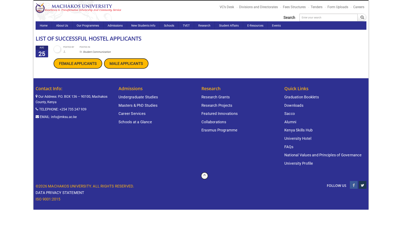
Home (44, 25)
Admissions (115, 25)
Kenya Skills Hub (298, 130)
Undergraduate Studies (138, 97)
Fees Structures (294, 7)
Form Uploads (337, 7)
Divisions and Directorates (258, 7)
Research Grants (215, 97)
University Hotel (297, 138)
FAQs (288, 147)
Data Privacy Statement (60, 192)
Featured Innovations (219, 113)
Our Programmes (88, 25)
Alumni (290, 122)
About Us (62, 25)
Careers (358, 7)
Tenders (316, 7)
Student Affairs (229, 25)
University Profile (298, 163)
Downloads (293, 105)
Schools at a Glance (135, 122)
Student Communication (97, 51)
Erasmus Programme (219, 130)
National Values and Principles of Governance (323, 155)
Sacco (289, 113)
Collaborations (213, 122)
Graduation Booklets (301, 97)
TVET (186, 25)
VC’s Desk (227, 7)
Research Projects (216, 105)
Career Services (132, 113)
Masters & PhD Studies (138, 105)
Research (204, 25)
